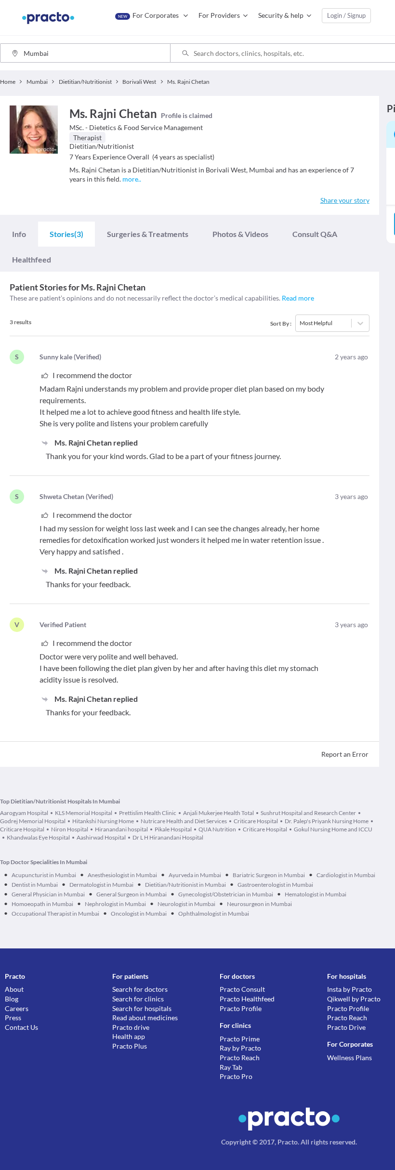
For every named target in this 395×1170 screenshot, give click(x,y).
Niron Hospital (69, 829)
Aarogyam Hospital (24, 812)
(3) (66, 233)
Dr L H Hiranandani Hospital (167, 837)
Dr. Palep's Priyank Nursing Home (327, 821)
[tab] (19, 234)
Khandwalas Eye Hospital (38, 837)
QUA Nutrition (217, 829)
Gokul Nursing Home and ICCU (333, 829)
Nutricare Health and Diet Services (184, 821)
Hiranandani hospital (121, 829)
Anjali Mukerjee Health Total (218, 812)
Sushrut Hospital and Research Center (308, 812)
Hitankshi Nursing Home (103, 821)
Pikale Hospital (173, 829)
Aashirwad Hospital (101, 837)
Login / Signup (346, 15)
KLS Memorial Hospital (83, 812)
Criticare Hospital (256, 821)
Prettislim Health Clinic (147, 812)
